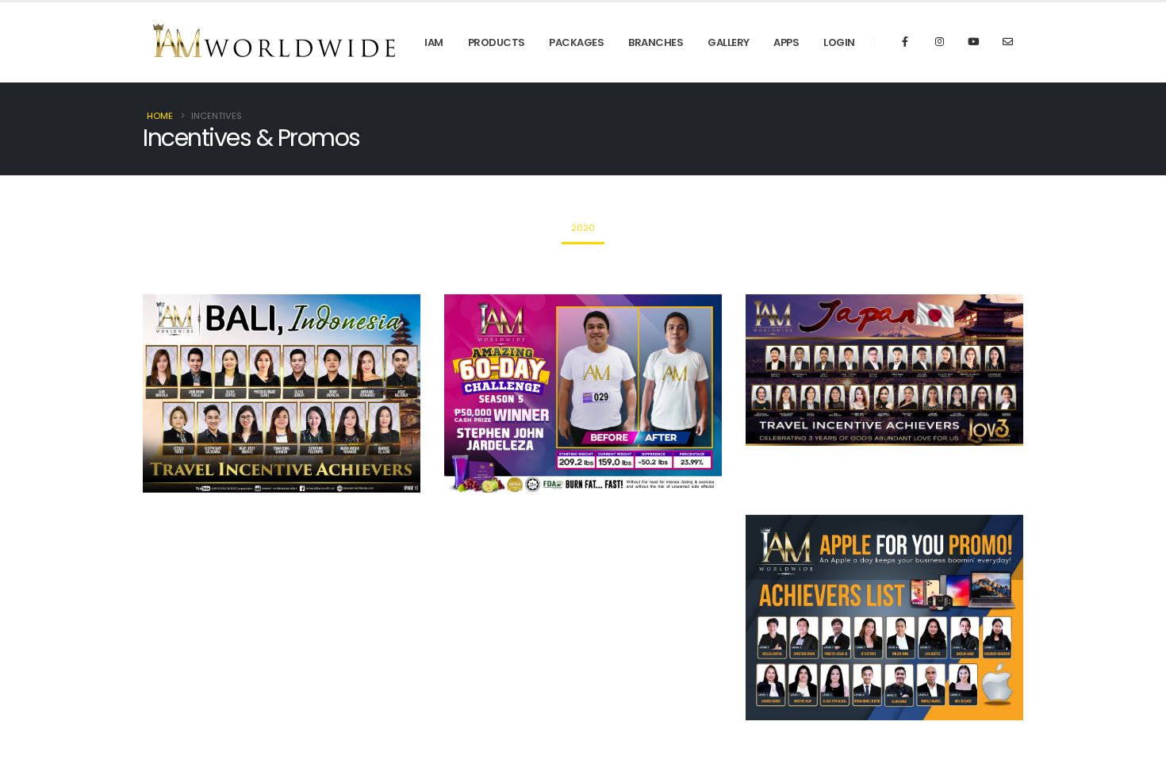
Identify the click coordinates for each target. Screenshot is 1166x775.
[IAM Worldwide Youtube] (973, 42)
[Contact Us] (1007, 42)
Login (839, 42)
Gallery (729, 42)
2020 (583, 227)
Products (496, 42)
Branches (655, 42)
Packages (576, 42)
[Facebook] (905, 42)
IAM (433, 42)
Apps (786, 42)
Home (160, 115)
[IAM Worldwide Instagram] (939, 42)
